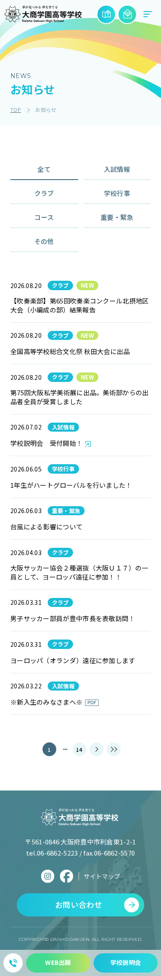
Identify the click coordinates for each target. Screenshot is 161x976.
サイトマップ (102, 876)
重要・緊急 (117, 217)
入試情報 (117, 169)
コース (44, 217)
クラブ (44, 193)
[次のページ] (96, 749)
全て (44, 169)
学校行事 (117, 193)
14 (79, 749)
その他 (44, 241)
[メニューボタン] (148, 14)
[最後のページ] (114, 749)
